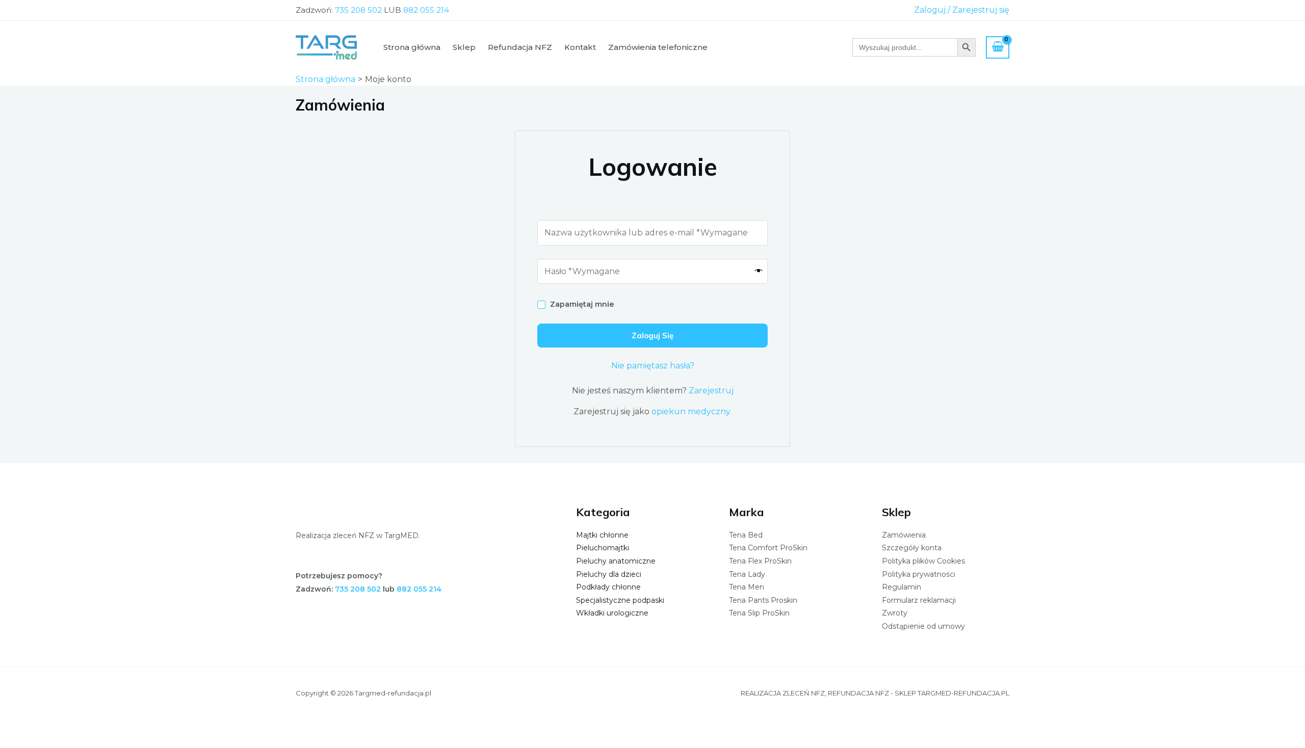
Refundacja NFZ (520, 47)
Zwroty (894, 613)
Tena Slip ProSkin (759, 613)
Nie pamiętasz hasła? (652, 365)
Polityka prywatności (918, 574)
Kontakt (580, 47)
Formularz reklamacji (919, 600)
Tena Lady (747, 574)
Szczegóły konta (912, 547)
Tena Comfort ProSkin (768, 547)
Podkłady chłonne (608, 587)
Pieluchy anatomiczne (616, 561)
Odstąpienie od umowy (923, 626)
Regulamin (901, 587)
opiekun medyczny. (691, 411)
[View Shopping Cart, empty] (997, 47)
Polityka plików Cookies (923, 561)
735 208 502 (358, 10)
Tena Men (746, 587)
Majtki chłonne (602, 535)
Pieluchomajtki (602, 547)
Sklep (464, 47)
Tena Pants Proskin (763, 600)
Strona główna (411, 47)
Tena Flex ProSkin (760, 561)
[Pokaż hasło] (759, 271)
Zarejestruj (711, 390)
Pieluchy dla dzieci (608, 574)
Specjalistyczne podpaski (620, 600)
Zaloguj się (652, 335)
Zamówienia (904, 535)
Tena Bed (746, 535)
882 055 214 (426, 10)
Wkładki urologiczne (612, 613)
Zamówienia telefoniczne (658, 47)
